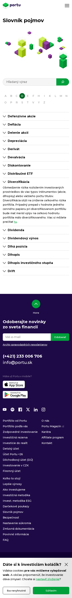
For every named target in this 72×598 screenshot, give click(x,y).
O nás (45, 420)
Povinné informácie (16, 534)
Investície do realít (15, 443)
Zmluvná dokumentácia (18, 528)
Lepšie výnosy (12, 484)
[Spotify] (12, 409)
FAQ (5, 540)
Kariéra (46, 432)
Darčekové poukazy (16, 506)
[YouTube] (4, 409)
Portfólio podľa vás (15, 426)
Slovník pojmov (13, 512)
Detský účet (11, 448)
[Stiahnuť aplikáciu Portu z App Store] (14, 384)
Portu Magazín (51, 426)
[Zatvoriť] (66, 564)
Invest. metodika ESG (17, 500)
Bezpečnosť (11, 517)
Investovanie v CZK (16, 465)
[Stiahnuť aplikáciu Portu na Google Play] (15, 394)
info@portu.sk (17, 362)
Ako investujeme (14, 489)
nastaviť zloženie (47, 579)
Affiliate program (53, 437)
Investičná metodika (16, 495)
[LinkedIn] (35, 409)
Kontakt (47, 443)
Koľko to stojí (11, 478)
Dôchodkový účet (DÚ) (18, 459)
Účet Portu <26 (13, 454)
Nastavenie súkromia (17, 523)
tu (15, 221)
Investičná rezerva (15, 437)
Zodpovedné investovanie (20, 432)
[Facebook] (20, 409)
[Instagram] (43, 409)
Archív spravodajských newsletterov (25, 344)
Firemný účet (11, 471)
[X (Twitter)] (28, 409)
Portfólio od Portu (15, 420)
